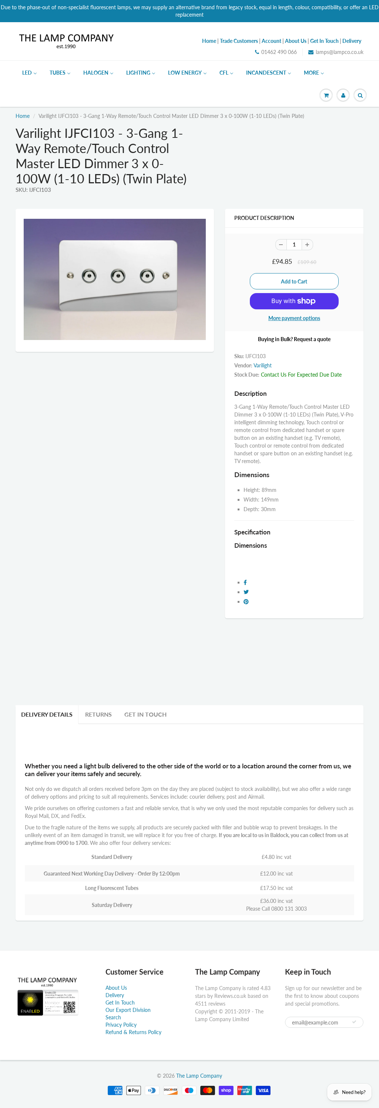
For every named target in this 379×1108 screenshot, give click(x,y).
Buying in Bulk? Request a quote (294, 339)
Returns (98, 714)
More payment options (294, 318)
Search (113, 1017)
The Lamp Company (199, 1076)
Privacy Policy (121, 1025)
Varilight (263, 365)
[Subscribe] (354, 1022)
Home (23, 116)
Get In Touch (145, 714)
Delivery (114, 995)
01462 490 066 (279, 52)
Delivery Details (47, 714)
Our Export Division (128, 1010)
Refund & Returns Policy (133, 1032)
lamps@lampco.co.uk (339, 52)
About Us (116, 988)
